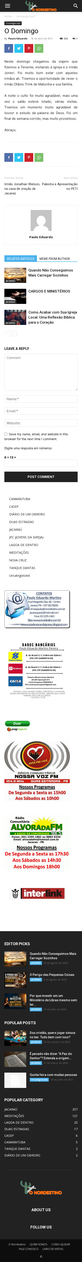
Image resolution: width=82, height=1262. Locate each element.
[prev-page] (7, 333)
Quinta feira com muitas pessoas (53, 1075)
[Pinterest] (28, 48)
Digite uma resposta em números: (28, 448)
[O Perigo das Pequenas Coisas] (15, 980)
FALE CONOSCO (28, 1249)
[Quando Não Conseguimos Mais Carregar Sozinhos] (15, 275)
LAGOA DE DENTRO (23, 545)
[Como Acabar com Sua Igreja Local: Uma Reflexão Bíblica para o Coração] (15, 317)
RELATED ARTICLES (20, 259)
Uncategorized (25, 16)
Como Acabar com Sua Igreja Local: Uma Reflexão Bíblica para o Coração (52, 317)
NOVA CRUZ (18, 560)
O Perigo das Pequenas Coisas (52, 974)
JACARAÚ (10, 280)
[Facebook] (8, 48)
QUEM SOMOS (38, 1244)
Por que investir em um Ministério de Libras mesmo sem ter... (53, 1000)
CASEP (14, 506)
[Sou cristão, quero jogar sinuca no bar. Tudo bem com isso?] (15, 1038)
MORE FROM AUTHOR (55, 259)
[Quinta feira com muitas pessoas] (15, 1080)
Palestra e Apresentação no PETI (60, 186)
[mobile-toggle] (7, 6)
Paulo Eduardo (17, 38)
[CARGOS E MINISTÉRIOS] (15, 296)
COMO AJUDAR (60, 1244)
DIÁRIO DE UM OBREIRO (27, 514)
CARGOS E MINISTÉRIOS (49, 291)
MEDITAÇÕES (19, 552)
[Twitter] (18, 48)
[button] (76, 6)
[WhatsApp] (39, 48)
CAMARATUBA (19, 499)
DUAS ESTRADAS (21, 522)
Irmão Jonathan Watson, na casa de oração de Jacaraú (22, 188)
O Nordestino (17, 1244)
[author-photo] (41, 231)
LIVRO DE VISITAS (53, 1249)
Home (8, 16)
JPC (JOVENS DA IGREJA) (26, 537)
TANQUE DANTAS (22, 568)
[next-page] (14, 333)
